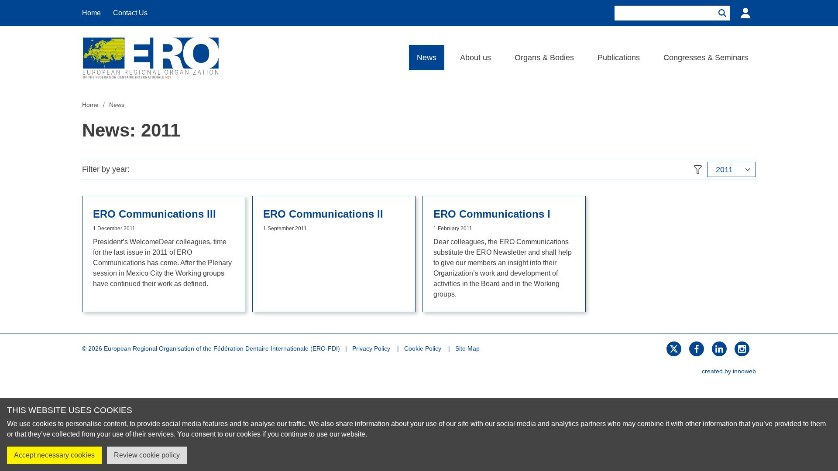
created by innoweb (729, 371)
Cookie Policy (422, 348)
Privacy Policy (371, 348)
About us (475, 57)
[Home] (151, 57)
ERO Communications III (154, 214)
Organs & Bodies (544, 57)
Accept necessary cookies (54, 455)
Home (91, 13)
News (426, 57)
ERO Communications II (323, 214)
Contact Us (130, 13)
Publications (619, 57)
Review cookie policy (147, 455)
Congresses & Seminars (705, 57)
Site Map (467, 348)
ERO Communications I (491, 214)
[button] (731, 169)
